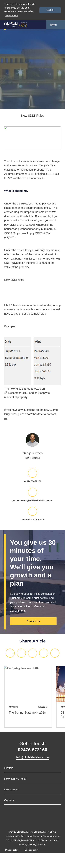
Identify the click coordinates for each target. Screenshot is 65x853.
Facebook (32, 653)
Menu (53, 24)
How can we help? (15, 778)
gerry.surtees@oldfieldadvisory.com (32, 500)
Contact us (33, 621)
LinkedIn (10, 653)
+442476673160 (32, 481)
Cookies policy (31, 850)
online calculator (41, 305)
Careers (9, 800)
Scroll (32, 106)
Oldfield (8, 768)
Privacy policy (11, 850)
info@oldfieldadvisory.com (32, 757)
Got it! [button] (50, 10)
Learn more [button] (11, 15)
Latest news (11, 789)
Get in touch (32, 746)
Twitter (21, 653)
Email (43, 653)
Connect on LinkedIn (33, 519)
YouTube (41, 822)
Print (54, 653)
